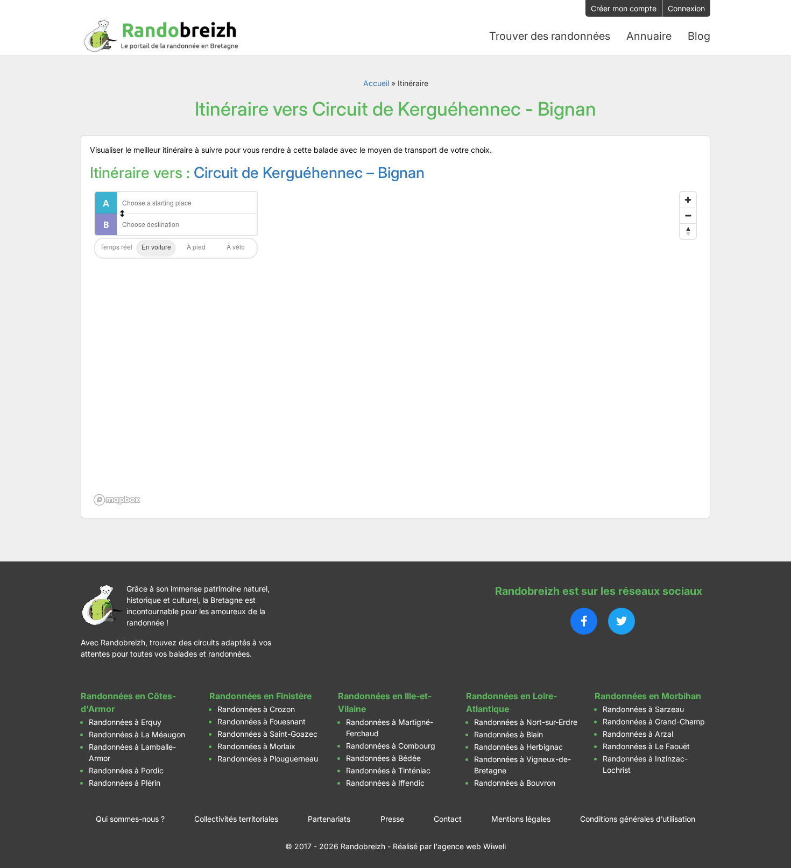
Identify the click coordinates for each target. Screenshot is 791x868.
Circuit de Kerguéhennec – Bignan (309, 172)
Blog (699, 36)
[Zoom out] (688, 215)
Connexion (686, 8)
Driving (156, 248)
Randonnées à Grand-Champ (654, 721)
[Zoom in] (688, 200)
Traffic (116, 248)
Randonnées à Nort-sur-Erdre (525, 722)
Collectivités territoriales (236, 818)
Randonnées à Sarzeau (643, 709)
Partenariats (329, 818)
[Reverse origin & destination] (122, 213)
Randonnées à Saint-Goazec (267, 733)
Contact (448, 818)
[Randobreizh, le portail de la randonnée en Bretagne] (161, 36)
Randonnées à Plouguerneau (267, 758)
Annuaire (649, 36)
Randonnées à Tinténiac (388, 770)
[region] (395, 348)
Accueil (376, 83)
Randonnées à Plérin (124, 782)
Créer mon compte (623, 8)
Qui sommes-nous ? (130, 818)
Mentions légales (520, 818)
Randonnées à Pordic (126, 770)
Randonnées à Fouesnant (261, 721)
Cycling (236, 248)
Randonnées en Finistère (260, 696)
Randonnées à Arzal (638, 733)
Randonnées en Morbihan (648, 696)
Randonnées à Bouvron (514, 782)
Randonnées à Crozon (256, 709)
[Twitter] (621, 621)
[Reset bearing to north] (688, 231)
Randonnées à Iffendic (385, 782)
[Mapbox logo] (116, 500)
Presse (392, 818)
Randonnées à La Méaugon (137, 734)
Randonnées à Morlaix (256, 746)
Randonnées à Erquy (125, 722)
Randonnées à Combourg (390, 745)
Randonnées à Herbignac (518, 746)
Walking (196, 248)
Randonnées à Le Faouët (646, 746)
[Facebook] (583, 621)
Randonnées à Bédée (383, 758)
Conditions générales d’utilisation (637, 818)
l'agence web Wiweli (470, 846)
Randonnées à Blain (508, 734)
